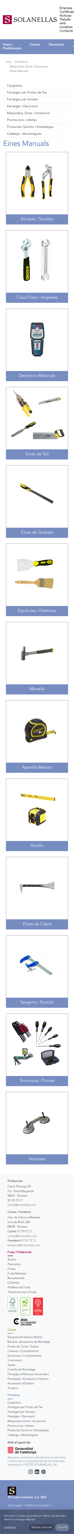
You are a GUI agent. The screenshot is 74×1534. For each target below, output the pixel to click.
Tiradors (13, 1388)
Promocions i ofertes (21, 1426)
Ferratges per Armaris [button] (22, 99)
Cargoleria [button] (14, 85)
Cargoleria (14, 1402)
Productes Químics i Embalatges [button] (30, 127)
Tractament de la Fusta (22, 1292)
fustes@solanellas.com (22, 1205)
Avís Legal (14, 1505)
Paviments (14, 1264)
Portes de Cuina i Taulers (23, 1346)
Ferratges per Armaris (21, 1412)
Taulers (12, 1259)
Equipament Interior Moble (25, 1337)
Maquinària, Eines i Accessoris (29, 66)
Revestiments (16, 1278)
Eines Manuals (19, 71)
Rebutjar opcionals (41, 1527)
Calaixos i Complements (23, 1351)
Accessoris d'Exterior (21, 1383)
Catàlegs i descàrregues (23, 1435)
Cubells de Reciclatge (21, 1369)
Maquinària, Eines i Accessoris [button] (28, 113)
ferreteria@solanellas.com (24, 1245)
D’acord (62, 1527)
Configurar (10, 1527)
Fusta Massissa (17, 1273)
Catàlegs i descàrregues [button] (24, 133)
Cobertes (13, 1282)
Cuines (35, 44)
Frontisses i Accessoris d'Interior (28, 1379)
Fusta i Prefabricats (12, 46)
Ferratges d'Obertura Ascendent (28, 1374)
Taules (11, 1365)
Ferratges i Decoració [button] (22, 106)
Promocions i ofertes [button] (22, 120)
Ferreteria (56, 44)
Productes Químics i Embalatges (28, 1430)
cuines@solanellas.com (22, 1236)
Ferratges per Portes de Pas (25, 1407)
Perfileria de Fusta (19, 1287)
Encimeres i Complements (24, 1356)
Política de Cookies (37, 1505)
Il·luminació (15, 1360)
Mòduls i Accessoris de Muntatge (29, 1342)
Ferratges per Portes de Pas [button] (27, 92)
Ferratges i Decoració (21, 1416)
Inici (8, 62)
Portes (12, 1269)
